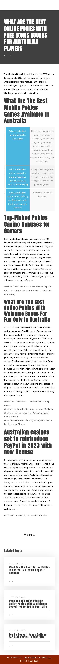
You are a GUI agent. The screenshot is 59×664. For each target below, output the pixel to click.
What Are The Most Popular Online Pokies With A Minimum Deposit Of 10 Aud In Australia (28, 603)
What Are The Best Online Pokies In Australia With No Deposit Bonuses (29, 570)
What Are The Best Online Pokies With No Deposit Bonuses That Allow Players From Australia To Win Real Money (28, 290)
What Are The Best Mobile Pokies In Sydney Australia (28, 409)
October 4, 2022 (17, 563)
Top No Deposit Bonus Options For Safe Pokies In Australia (28, 636)
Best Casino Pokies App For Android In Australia (26, 515)
